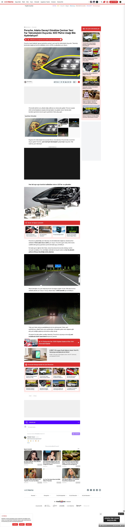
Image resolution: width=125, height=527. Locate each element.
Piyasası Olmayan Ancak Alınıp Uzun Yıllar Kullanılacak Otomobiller (90, 59)
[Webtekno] (71, 505)
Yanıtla (28, 442)
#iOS (58, 5)
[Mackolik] (40, 505)
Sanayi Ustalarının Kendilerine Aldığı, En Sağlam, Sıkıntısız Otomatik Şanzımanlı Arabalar (90, 102)
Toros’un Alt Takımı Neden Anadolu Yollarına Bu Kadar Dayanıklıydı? (89, 44)
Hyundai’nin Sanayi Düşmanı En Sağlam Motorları (90, 74)
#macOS (62, 5)
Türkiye (34, 395)
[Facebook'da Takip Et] (88, 490)
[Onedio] (62, 505)
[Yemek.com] (79, 506)
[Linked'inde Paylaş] (65, 82)
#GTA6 (54, 5)
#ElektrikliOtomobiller (81, 5)
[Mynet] (55, 506)
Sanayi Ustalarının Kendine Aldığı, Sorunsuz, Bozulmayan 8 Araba (91, 116)
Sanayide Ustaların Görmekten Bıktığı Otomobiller (90, 87)
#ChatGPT (89, 5)
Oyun (31, 2)
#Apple (67, 5)
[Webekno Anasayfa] (28, 490)
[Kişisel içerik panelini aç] (107, 2)
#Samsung (72, 5)
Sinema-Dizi (60, 2)
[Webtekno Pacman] (97, 2)
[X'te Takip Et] (91, 490)
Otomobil (36, 2)
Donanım (53, 2)
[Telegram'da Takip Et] (97, 490)
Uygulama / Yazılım (45, 2)
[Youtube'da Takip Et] (100, 490)
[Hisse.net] (86, 505)
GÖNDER (77, 433)
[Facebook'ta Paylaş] (61, 82)
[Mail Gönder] (70, 82)
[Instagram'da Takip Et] (94, 490)
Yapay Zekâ (18, 2)
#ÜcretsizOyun (96, 5)
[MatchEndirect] (48, 506)
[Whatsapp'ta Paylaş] (68, 82)
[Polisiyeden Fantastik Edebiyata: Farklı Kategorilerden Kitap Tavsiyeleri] (91, 2)
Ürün (27, 2)
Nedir (30, 395)
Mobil (23, 2)
